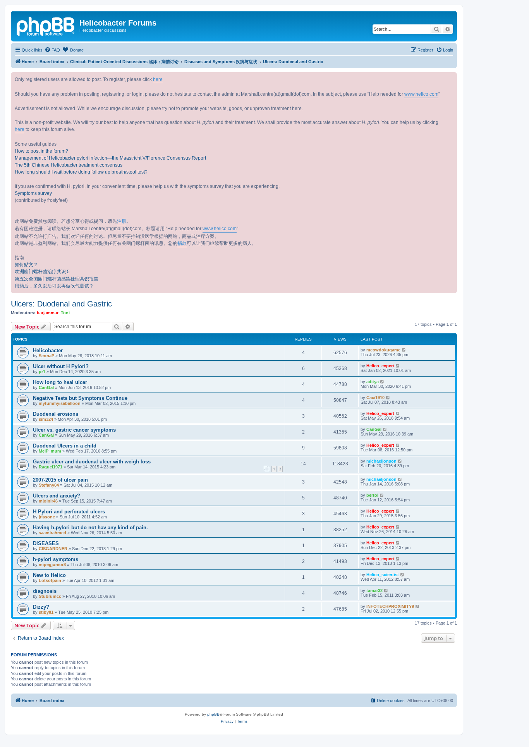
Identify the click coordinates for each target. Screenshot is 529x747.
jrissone (47, 517)
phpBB (213, 714)
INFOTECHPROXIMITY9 (390, 606)
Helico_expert (380, 365)
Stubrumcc (50, 596)
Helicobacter (48, 350)
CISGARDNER (53, 548)
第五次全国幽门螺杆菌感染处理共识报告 (56, 279)
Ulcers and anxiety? (56, 496)
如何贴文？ (26, 264)
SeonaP (46, 355)
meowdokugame (383, 350)
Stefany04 (49, 485)
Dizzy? (41, 607)
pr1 (42, 371)
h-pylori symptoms (55, 559)
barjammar (47, 312)
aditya (372, 381)
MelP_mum (50, 451)
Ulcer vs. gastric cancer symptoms (74, 430)
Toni (65, 312)
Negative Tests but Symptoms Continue (80, 398)
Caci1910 (375, 397)
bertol (372, 495)
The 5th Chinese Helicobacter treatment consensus (68, 165)
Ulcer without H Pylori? (61, 366)
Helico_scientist (382, 574)
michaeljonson (381, 461)
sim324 (46, 419)
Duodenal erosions (55, 414)
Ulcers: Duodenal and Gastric (61, 303)
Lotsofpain (50, 580)
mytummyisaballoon (60, 403)
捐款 (182, 243)
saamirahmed (52, 532)
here (158, 79)
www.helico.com (421, 94)
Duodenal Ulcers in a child (64, 446)
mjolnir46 (48, 501)
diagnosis (45, 591)
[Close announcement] (450, 78)
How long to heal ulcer (60, 382)
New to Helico (49, 575)
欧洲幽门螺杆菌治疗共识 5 (42, 271)
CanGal (46, 387)
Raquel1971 (50, 467)
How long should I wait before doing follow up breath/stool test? (81, 172)
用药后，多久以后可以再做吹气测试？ (54, 286)
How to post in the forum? (41, 151)
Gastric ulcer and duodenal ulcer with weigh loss (92, 462)
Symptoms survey (33, 193)
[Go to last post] (404, 350)
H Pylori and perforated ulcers (69, 512)
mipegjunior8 (52, 564)
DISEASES (46, 543)
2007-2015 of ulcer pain (60, 480)
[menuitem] (52, 50)
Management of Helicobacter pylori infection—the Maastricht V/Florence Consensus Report (110, 158)
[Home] (46, 25)
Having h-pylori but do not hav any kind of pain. (90, 527)
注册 (121, 221)
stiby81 (46, 612)
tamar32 (374, 590)
